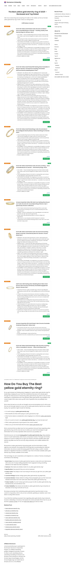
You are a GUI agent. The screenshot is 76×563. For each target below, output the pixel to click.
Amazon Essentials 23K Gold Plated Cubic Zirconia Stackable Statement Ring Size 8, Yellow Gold (33, 324)
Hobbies (57, 65)
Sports (56, 63)
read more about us (29, 501)
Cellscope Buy (58, 26)
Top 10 (27, 5)
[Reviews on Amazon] (10, 77)
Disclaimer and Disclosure (61, 33)
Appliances (57, 58)
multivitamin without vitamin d (62, 14)
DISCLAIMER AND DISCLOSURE (55, 5)
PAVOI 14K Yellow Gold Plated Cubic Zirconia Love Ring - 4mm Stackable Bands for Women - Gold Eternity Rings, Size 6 (33, 166)
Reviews (10, 5)
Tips (56, 60)
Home (5, 5)
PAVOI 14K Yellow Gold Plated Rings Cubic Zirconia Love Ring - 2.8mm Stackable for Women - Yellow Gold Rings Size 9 (33, 346)
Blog (15, 5)
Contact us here (13, 501)
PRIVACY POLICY (59, 74)
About (56, 38)
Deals (19, 5)
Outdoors (57, 67)
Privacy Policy (58, 36)
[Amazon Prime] (48, 57)
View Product (46, 59)
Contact (57, 40)
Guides (23, 5)
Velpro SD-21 (58, 20)
